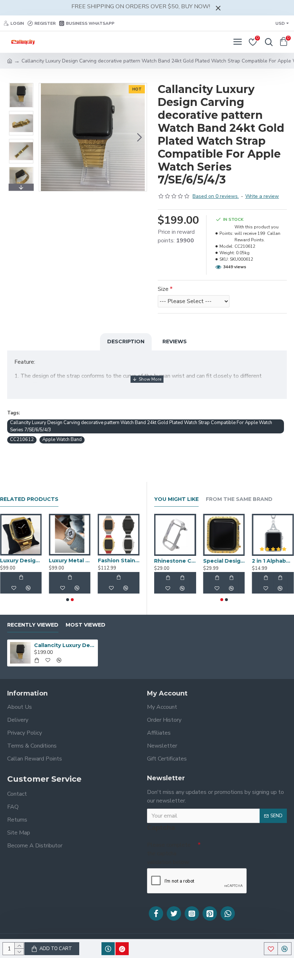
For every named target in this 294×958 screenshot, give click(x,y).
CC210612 (22, 439)
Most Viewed (85, 625)
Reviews (174, 341)
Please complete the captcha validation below (169, 853)
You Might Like (176, 499)
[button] (46, 137)
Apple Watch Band (62, 439)
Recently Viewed (32, 625)
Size (163, 289)
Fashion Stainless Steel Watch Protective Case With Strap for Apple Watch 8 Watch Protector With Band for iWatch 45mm (118, 560)
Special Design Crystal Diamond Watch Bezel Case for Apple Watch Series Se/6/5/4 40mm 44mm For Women (224, 561)
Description (125, 341)
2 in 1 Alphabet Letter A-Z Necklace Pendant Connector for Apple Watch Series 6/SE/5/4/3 (273, 561)
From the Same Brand (239, 499)
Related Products (29, 499)
